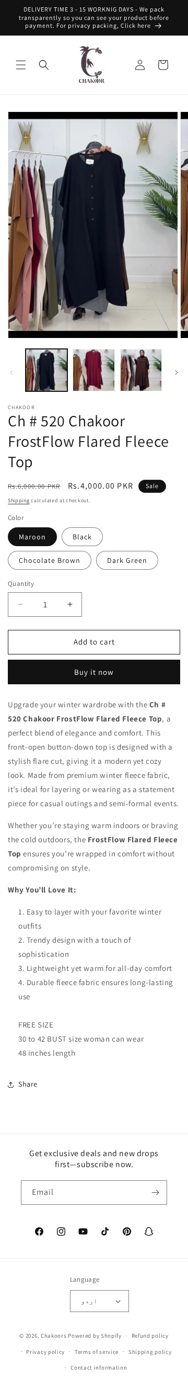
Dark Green (127, 560)
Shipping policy (150, 1351)
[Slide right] (176, 372)
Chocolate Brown (49, 560)
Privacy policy (45, 1351)
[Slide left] (11, 372)
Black (82, 536)
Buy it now (94, 672)
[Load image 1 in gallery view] (46, 370)
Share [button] (28, 1084)
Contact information (98, 1367)
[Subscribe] (155, 1192)
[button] (20, 64)
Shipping (19, 500)
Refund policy (150, 1335)
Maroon (32, 536)
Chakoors (54, 1335)
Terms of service (97, 1351)
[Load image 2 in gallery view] (93, 370)
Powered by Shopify (95, 1335)
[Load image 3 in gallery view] (141, 370)
